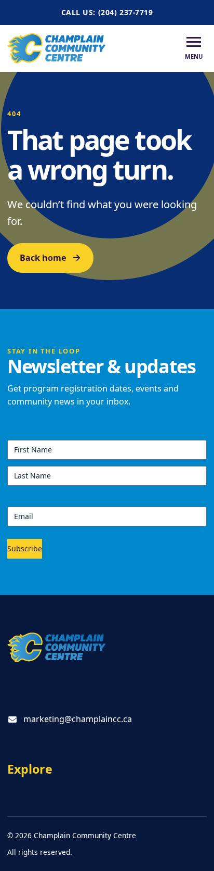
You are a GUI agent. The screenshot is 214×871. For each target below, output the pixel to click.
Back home (43, 257)
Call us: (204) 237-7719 (107, 12)
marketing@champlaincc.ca (77, 719)
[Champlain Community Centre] (56, 48)
